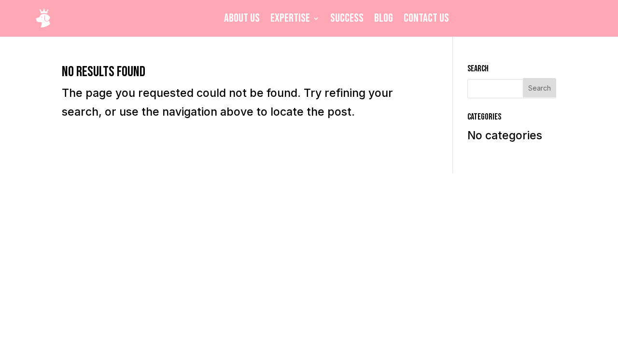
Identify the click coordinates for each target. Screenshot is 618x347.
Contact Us (426, 18)
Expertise (290, 18)
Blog (383, 18)
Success (347, 18)
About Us (242, 18)
